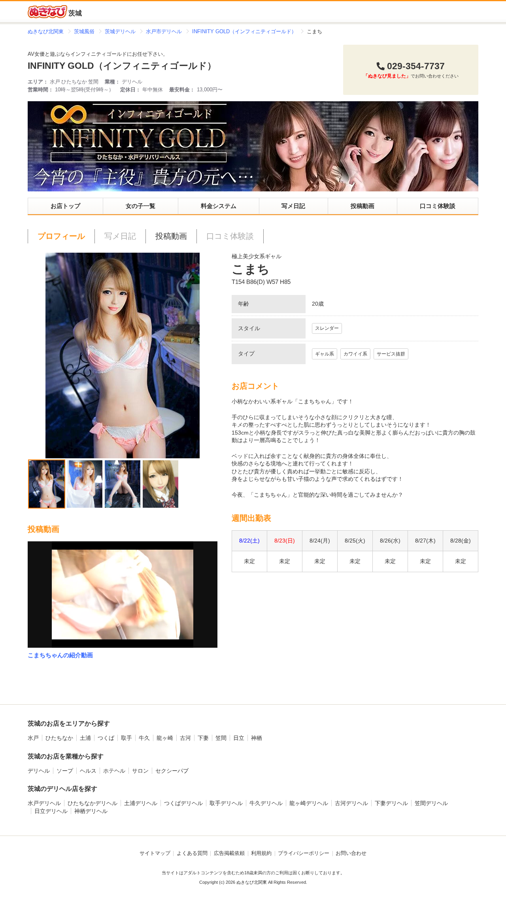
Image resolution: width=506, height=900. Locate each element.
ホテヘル (114, 771)
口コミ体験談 (437, 205)
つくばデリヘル (183, 803)
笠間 (221, 738)
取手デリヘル (226, 803)
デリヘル (39, 771)
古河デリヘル (351, 803)
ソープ (65, 771)
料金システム (218, 205)
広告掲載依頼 (229, 853)
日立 (238, 738)
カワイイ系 (355, 354)
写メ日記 (293, 205)
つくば (106, 738)
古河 (185, 738)
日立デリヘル (51, 811)
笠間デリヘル (431, 803)
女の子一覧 (140, 205)
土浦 (85, 738)
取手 (126, 738)
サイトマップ (155, 853)
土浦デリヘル (140, 803)
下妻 (203, 738)
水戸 (33, 738)
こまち (251, 269)
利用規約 (261, 853)
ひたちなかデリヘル (92, 803)
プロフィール (61, 236)
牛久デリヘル (266, 803)
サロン (140, 771)
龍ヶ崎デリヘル (308, 803)
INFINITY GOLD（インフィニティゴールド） (122, 66)
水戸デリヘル (44, 803)
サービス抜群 (391, 354)
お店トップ (65, 205)
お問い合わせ (351, 853)
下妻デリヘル (391, 803)
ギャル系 (324, 354)
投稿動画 (362, 205)
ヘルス (88, 771)
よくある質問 (192, 853)
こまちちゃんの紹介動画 (60, 655)
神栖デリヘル (91, 811)
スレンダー (327, 328)
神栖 (256, 738)
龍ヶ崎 (165, 738)
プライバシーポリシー (303, 853)
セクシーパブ (172, 771)
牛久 (144, 738)
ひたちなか (59, 738)
